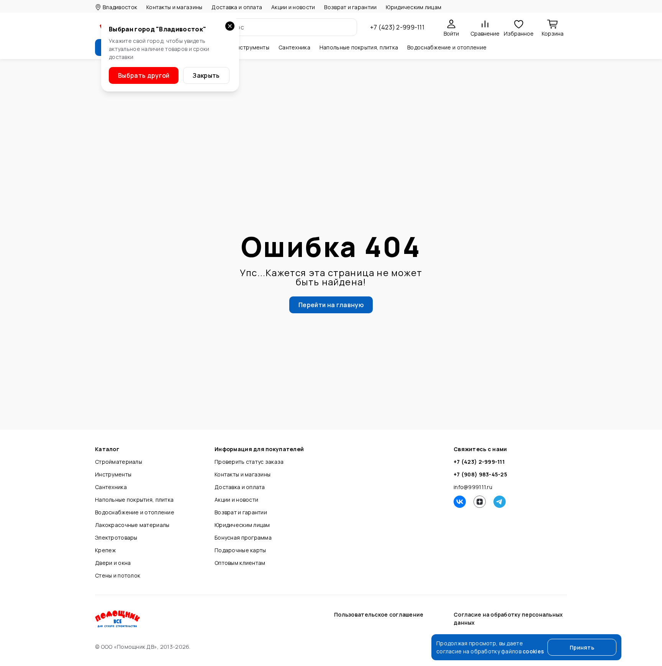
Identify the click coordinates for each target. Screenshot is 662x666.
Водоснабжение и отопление (134, 512)
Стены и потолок (117, 575)
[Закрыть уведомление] (229, 26)
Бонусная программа (243, 537)
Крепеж (105, 550)
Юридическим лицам (413, 7)
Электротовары (116, 537)
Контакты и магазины (174, 7)
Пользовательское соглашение (379, 614)
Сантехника (111, 487)
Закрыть (206, 75)
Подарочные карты (240, 550)
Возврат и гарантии (350, 7)
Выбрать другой (143, 75)
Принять (582, 647)
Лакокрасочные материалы (132, 525)
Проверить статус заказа (249, 461)
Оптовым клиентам (240, 562)
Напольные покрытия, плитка (134, 499)
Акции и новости (293, 7)
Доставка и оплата (236, 7)
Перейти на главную (331, 305)
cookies (533, 651)
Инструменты (113, 474)
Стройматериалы (118, 461)
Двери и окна (113, 562)
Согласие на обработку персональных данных (508, 618)
